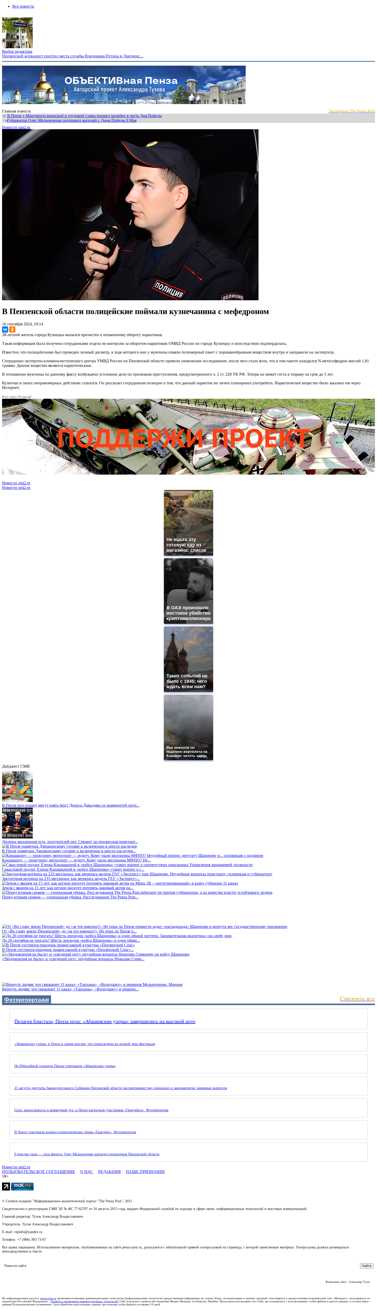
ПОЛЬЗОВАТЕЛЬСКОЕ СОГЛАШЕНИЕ (38, 1171)
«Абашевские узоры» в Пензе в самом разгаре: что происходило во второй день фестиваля (84, 1044)
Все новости (23, 6)
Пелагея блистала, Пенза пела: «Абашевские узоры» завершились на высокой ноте (104, 1021)
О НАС (86, 1171)
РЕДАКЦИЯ (109, 1171)
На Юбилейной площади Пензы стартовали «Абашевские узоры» (65, 1066)
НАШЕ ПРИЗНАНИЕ (145, 1171)
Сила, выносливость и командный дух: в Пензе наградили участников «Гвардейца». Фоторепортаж (91, 1110)
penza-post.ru (48, 1298)
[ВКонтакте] (5, 329)
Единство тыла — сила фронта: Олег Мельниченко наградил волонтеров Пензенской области (87, 1154)
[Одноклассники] (12, 329)
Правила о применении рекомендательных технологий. (85, 1301)
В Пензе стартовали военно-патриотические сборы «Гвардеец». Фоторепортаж (75, 1132)
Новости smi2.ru (16, 127)
